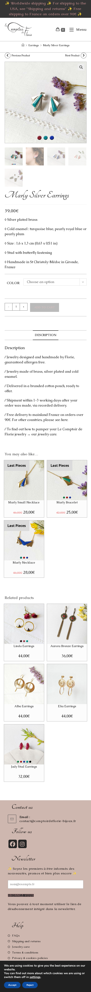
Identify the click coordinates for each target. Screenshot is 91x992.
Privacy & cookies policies (30, 958)
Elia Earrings (67, 706)
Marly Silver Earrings (56, 45)
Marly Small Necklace (24, 502)
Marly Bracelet (67, 502)
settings (35, 977)
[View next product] (84, 55)
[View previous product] (8, 55)
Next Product (72, 55)
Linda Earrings (24, 646)
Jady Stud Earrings (24, 766)
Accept (12, 985)
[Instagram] (22, 844)
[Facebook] (12, 844)
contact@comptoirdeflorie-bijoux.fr (47, 821)
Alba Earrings (24, 706)
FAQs (16, 935)
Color (13, 283)
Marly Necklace (24, 562)
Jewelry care (21, 947)
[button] (81, 67)
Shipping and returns (26, 941)
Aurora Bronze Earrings (67, 646)
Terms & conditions (25, 952)
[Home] (23, 45)
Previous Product (21, 55)
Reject (29, 985)
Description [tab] (45, 335)
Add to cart (44, 307)
